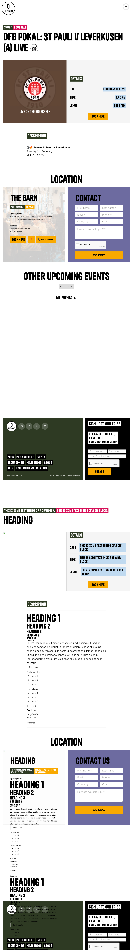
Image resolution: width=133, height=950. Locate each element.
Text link (31, 706)
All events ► (66, 298)
